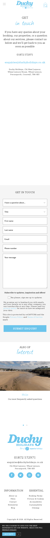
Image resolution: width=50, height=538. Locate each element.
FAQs (13, 499)
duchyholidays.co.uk (32, 62)
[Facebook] (12, 475)
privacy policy (10, 308)
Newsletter (13, 505)
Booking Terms (35, 496)
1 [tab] (23, 425)
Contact (13, 502)
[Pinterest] (38, 475)
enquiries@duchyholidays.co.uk (25, 462)
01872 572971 (25, 457)
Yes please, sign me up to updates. (27, 297)
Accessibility (36, 502)
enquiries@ (12, 62)
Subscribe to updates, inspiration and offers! (25, 293)
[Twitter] (20, 475)
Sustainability (35, 505)
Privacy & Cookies (35, 499)
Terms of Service (35, 317)
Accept (9, 534)
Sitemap (35, 508)
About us (13, 496)
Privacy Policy (16, 317)
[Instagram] (29, 475)
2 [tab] (27, 425)
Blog (13, 508)
